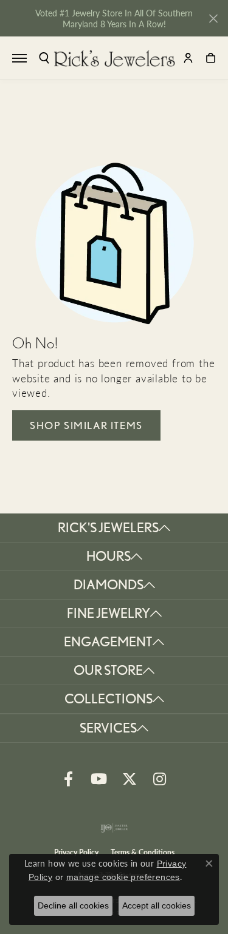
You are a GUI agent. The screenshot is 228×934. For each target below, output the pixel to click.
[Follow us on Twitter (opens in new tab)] (129, 779)
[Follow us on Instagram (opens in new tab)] (160, 779)
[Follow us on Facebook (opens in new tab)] (69, 779)
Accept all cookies (156, 905)
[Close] (213, 18)
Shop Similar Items (86, 425)
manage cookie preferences (123, 877)
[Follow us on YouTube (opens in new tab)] (99, 779)
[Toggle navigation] (19, 58)
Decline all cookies (73, 905)
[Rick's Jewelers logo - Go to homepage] (114, 58)
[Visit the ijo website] (114, 828)
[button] (44, 58)
